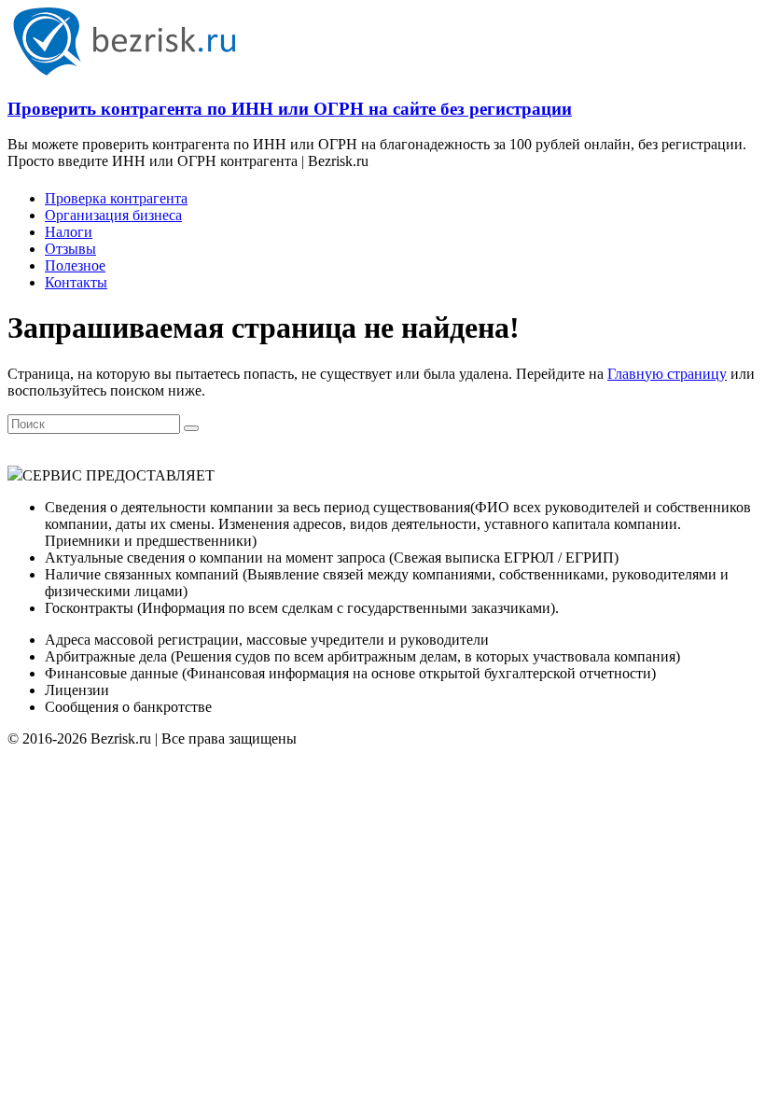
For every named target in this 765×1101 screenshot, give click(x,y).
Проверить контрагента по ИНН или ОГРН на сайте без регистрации (289, 108)
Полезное (75, 265)
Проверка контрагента (116, 198)
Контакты (76, 282)
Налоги (68, 232)
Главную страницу (667, 374)
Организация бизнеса (113, 215)
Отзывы (70, 249)
